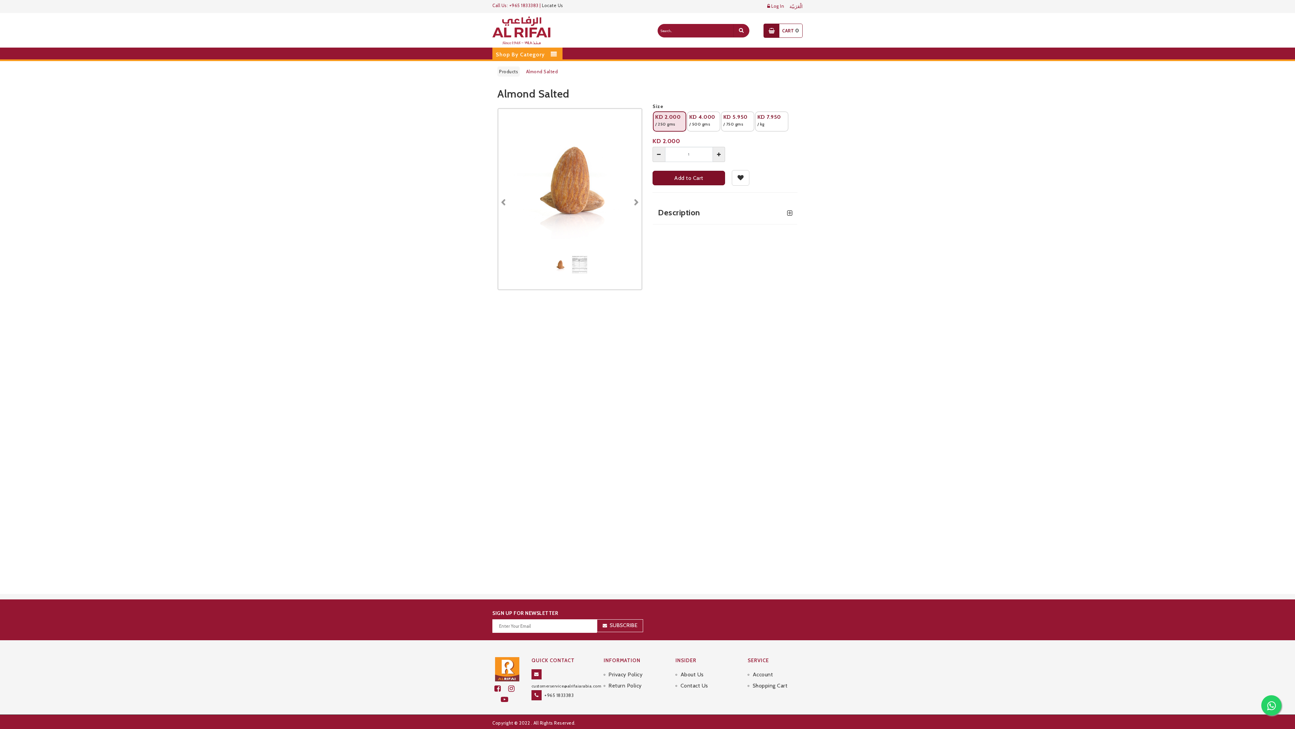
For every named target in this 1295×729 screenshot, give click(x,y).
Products (508, 71)
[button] (506, 199)
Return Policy (625, 685)
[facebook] (501, 688)
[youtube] (507, 699)
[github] (514, 688)
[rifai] (507, 668)
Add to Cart (688, 178)
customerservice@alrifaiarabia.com (566, 685)
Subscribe (623, 625)
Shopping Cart (770, 685)
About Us (692, 674)
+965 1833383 (559, 695)
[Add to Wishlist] (741, 178)
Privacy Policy (625, 674)
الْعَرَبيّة (796, 6)
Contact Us (694, 685)
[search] (741, 30)
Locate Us (552, 5)
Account (763, 674)
